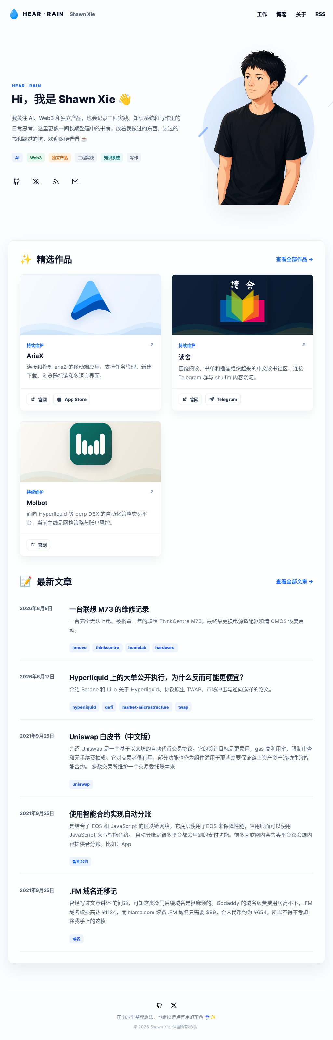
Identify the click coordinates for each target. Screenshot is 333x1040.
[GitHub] (16, 181)
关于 (301, 14)
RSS (320, 14)
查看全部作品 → (294, 259)
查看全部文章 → (294, 581)
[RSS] (55, 181)
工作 (262, 14)
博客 (281, 14)
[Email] (75, 181)
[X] (36, 181)
